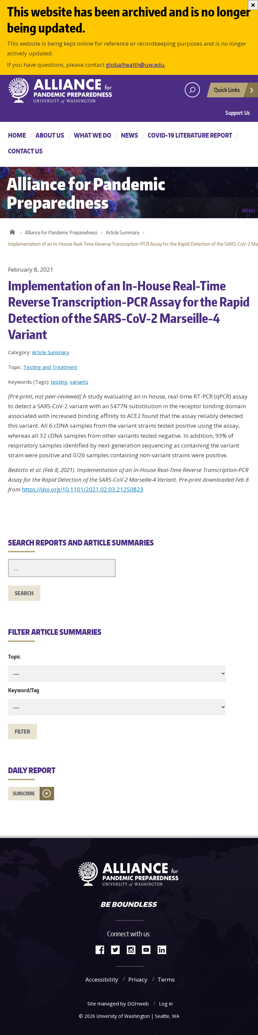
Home (17, 135)
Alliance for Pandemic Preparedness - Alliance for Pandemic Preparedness (63, 90)
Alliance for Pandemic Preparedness (61, 232)
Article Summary (122, 232)
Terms (166, 979)
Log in (166, 1003)
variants (79, 381)
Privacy (137, 979)
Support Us (237, 112)
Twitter (118, 949)
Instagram (133, 949)
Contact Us (25, 151)
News (129, 135)
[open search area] (192, 89)
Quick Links (227, 89)
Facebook (102, 949)
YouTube (149, 949)
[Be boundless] (129, 905)
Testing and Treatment (50, 367)
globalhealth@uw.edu (135, 64)
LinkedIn (164, 949)
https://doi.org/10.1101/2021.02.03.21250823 (82, 489)
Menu (248, 210)
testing (59, 381)
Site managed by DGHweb (118, 1003)
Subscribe (24, 793)
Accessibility (101, 979)
